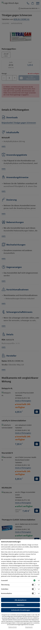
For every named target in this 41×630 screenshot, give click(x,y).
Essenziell (4, 580)
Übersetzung (5, 585)
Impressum (29, 627)
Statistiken (4, 589)
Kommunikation (6, 593)
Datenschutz (12, 627)
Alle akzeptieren (20, 600)
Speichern (20, 605)
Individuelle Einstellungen (20, 610)
